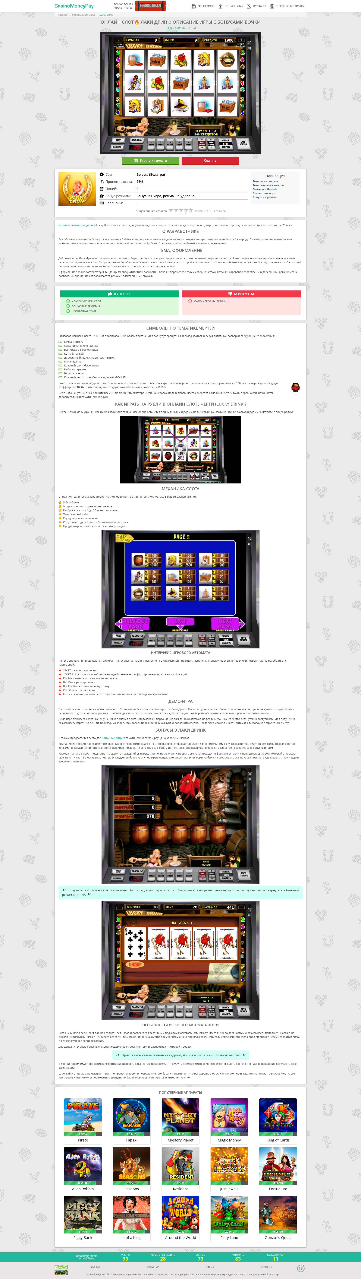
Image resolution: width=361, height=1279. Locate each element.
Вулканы (259, 6)
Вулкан (95, 1266)
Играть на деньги (153, 160)
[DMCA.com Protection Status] (61, 1267)
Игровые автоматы (290, 6)
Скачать (210, 160)
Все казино (205, 6)
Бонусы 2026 (234, 6)
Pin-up (210, 1266)
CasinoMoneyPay (74, 6)
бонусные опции (113, 738)
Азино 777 (267, 1266)
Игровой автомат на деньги (77, 225)
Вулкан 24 (152, 1266)
